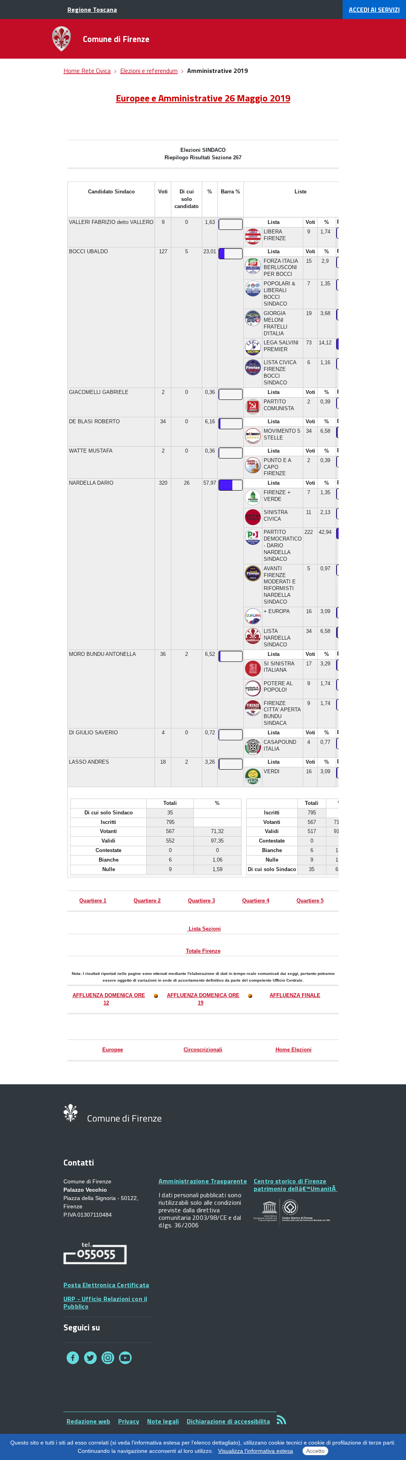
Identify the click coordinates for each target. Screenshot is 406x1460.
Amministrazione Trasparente (203, 1181)
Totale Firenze (203, 951)
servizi (374, 9)
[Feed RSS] (281, 1419)
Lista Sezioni (205, 929)
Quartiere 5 (310, 901)
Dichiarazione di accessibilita (228, 1421)
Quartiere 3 (201, 901)
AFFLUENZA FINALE (295, 995)
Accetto (315, 1451)
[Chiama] (95, 1254)
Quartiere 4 (255, 901)
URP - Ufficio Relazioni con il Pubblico (105, 1302)
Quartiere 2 (147, 901)
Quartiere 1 (92, 901)
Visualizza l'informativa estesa (255, 1451)
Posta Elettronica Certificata (106, 1285)
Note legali (163, 1421)
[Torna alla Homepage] (61, 39)
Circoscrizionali (203, 1050)
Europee (112, 1050)
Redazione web (88, 1421)
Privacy (128, 1421)
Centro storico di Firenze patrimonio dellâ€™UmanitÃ (296, 1184)
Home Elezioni (294, 1050)
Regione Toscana (92, 9)
